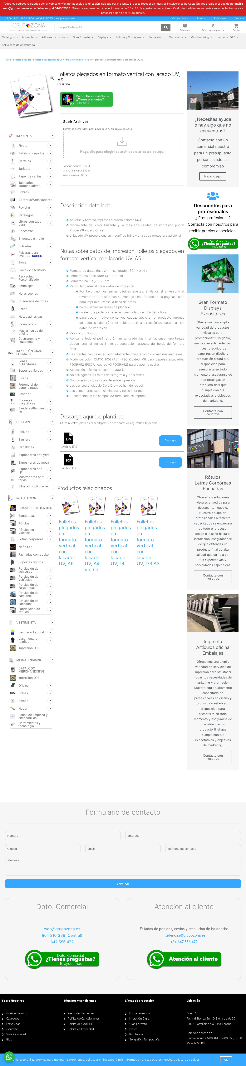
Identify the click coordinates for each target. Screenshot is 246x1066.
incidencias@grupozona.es (184, 935)
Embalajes (155, 37)
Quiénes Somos (180, 18)
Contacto (239, 18)
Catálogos (185, 30)
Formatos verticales (75, 60)
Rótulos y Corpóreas (128, 37)
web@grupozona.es (62, 929)
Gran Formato (81, 37)
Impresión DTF (226, 37)
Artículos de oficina (53, 37)
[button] (226, 1059)
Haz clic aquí (212, 176)
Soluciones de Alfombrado (18, 44)
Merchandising (200, 37)
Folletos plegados (22, 60)
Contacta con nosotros (213, 412)
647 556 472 (62, 942)
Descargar (170, 440)
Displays (102, 37)
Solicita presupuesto (213, 30)
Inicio (8, 60)
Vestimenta (176, 37)
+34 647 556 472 (184, 942)
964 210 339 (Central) (62, 935)
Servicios (200, 18)
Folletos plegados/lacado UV (47, 60)
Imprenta (28, 37)
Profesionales (220, 18)
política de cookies (187, 1059)
